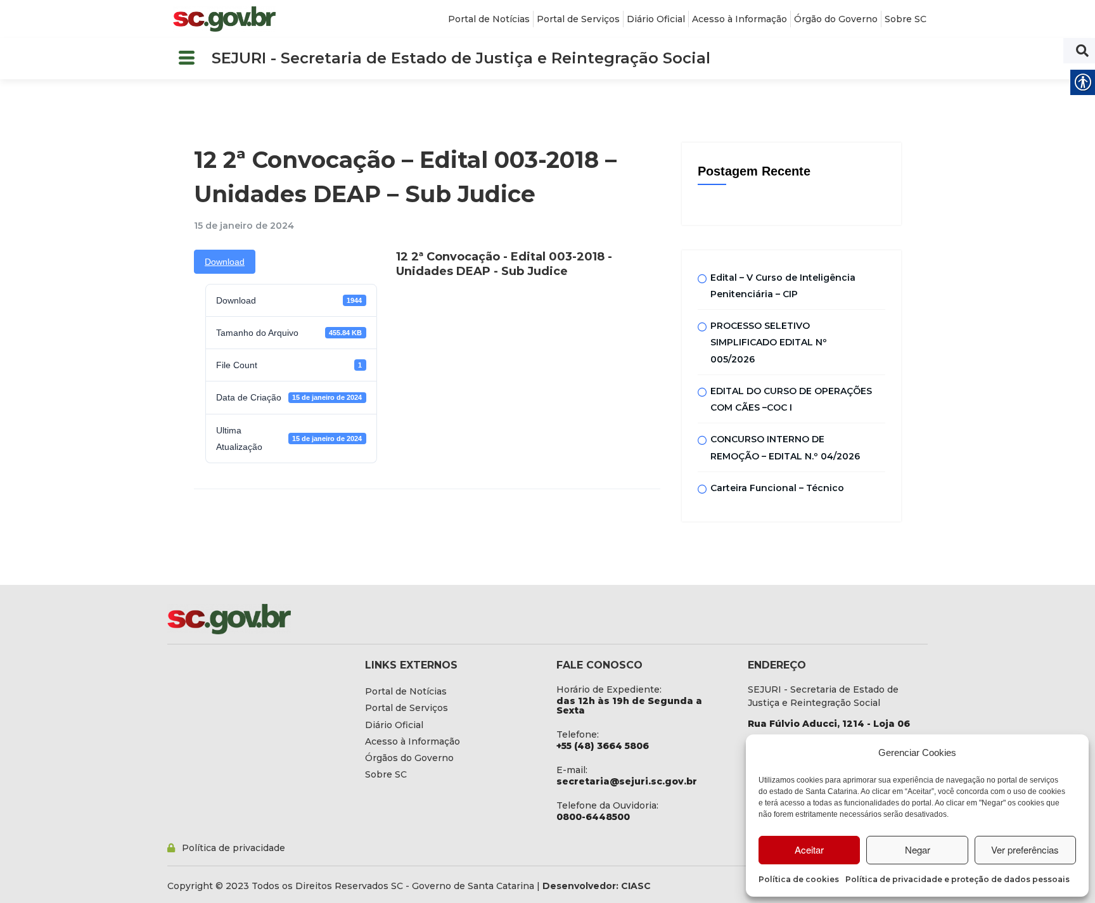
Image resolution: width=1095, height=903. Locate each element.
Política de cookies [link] (799, 879)
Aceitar (809, 849)
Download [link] (225, 262)
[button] (186, 58)
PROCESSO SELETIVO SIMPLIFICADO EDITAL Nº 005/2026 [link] (768, 342)
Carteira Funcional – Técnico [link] (777, 488)
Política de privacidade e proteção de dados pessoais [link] (957, 879)
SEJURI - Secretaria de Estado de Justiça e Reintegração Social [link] (461, 58)
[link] (224, 19)
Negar (917, 849)
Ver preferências (1025, 849)
